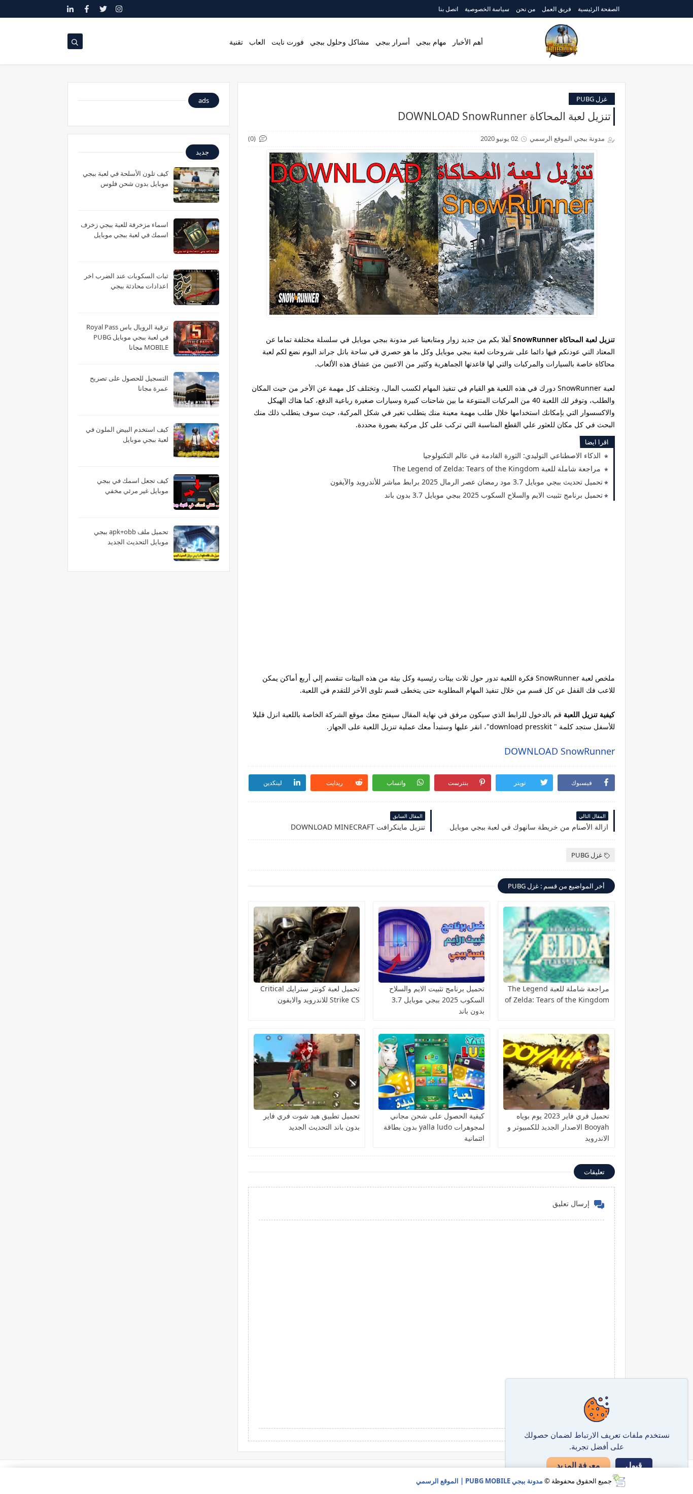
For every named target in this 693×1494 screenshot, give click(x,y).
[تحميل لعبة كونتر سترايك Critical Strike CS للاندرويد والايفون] (307, 945)
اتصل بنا (448, 9)
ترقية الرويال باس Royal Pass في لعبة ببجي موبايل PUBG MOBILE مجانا (127, 337)
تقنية (236, 42)
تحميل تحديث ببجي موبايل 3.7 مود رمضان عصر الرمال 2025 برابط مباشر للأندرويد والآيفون (466, 482)
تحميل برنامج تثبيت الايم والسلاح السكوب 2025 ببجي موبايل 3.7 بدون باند (494, 495)
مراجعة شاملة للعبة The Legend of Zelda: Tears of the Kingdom (498, 468)
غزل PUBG (591, 98)
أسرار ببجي (392, 42)
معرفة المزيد (578, 1465)
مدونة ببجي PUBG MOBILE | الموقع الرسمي (479, 1480)
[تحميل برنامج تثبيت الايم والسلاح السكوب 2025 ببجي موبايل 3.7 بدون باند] (431, 945)
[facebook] (87, 9)
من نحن (525, 9)
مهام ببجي (431, 42)
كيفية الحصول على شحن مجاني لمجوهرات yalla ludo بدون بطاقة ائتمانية (434, 1127)
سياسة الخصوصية (487, 9)
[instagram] (119, 9)
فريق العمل (556, 9)
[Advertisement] (431, 589)
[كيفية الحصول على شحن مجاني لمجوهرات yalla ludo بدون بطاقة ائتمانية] (431, 1072)
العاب (257, 42)
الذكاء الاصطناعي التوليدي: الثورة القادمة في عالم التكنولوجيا (513, 455)
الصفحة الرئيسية (598, 9)
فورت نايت (287, 42)
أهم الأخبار (468, 42)
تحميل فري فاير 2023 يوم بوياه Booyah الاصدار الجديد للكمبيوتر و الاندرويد (558, 1127)
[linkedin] (71, 9)
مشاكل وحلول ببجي (339, 42)
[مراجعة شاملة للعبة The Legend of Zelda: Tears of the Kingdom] (556, 945)
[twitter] (103, 9)
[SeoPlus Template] (619, 1480)
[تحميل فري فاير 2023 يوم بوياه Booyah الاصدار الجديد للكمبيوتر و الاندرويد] (556, 1072)
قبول (634, 1465)
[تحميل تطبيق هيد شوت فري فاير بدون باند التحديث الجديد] (307, 1072)
